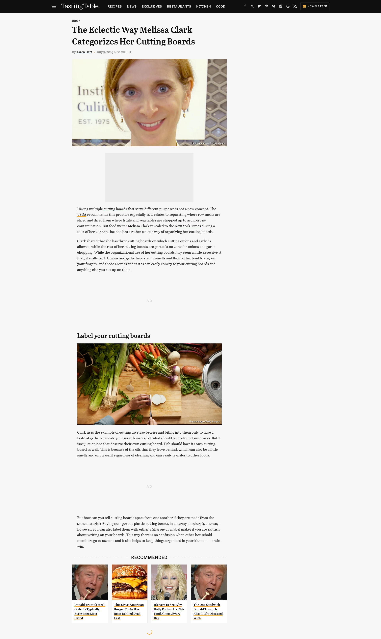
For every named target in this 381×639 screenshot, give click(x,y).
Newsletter (317, 6)
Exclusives (152, 6)
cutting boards (115, 208)
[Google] (288, 7)
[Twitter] (252, 7)
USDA (81, 214)
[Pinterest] (266, 7)
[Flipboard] (259, 7)
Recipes (115, 6)
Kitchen (203, 6)
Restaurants (179, 6)
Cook (220, 6)
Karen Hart (84, 51)
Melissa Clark (138, 225)
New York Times (188, 225)
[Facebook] (245, 7)
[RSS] (295, 7)
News (132, 6)
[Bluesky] (274, 7)
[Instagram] (281, 7)
